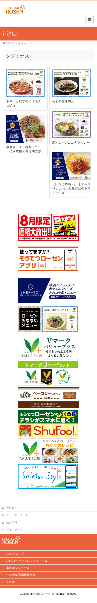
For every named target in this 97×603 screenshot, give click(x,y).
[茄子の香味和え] (71, 83)
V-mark (11, 581)
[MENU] (89, 19)
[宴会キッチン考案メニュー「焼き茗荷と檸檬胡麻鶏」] (25, 129)
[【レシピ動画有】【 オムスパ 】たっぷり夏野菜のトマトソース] (71, 166)
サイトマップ (14, 530)
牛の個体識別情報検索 (21, 574)
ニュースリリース (17, 515)
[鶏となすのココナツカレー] (71, 124)
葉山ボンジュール (18, 568)
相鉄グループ (15, 554)
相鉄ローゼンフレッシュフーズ (26, 561)
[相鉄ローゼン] (15, 14)
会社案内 (11, 507)
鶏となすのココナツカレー (71, 142)
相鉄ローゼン (43, 593)
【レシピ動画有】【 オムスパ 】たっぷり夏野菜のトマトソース (71, 188)
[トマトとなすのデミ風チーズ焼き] (25, 83)
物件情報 (11, 522)
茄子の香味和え (63, 101)
